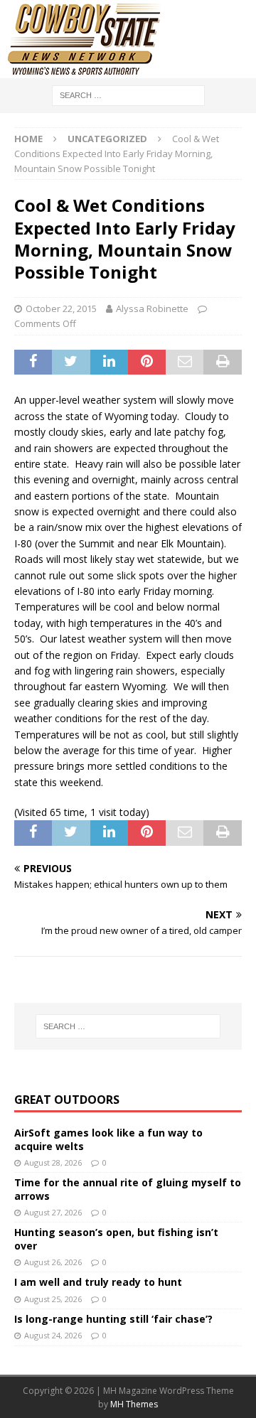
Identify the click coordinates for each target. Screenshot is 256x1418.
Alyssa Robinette (152, 308)
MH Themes (134, 1404)
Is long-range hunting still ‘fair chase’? (113, 1319)
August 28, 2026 (53, 1162)
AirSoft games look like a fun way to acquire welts (108, 1139)
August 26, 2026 (53, 1262)
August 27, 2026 (53, 1212)
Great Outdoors (66, 1099)
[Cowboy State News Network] (85, 70)
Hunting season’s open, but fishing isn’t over (116, 1238)
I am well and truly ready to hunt (98, 1282)
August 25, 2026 (53, 1299)
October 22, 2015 (61, 308)
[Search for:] (128, 94)
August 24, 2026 (53, 1335)
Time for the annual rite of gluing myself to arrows (127, 1189)
